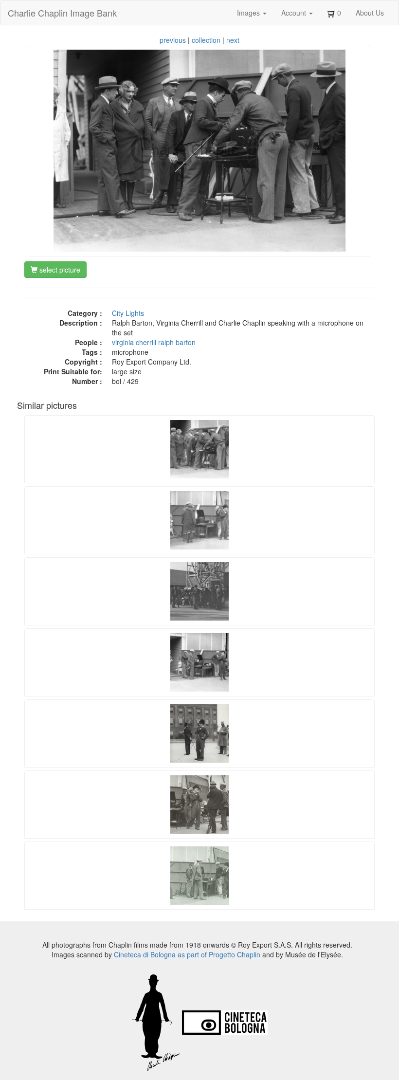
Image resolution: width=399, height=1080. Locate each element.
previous (173, 40)
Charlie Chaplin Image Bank (62, 12)
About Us (370, 13)
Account (294, 13)
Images (249, 13)
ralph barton (177, 342)
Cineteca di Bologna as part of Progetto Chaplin (187, 954)
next (232, 40)
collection (206, 40)
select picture (58, 270)
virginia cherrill (134, 342)
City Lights (128, 313)
